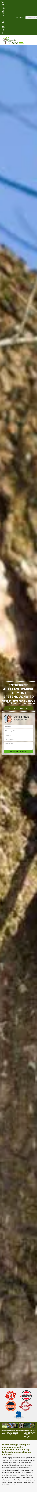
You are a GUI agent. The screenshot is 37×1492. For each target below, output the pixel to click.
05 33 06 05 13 (3, 11)
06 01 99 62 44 (3, 27)
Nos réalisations (19, 708)
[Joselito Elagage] (13, 40)
